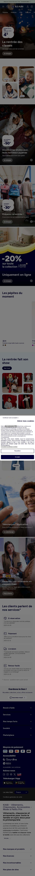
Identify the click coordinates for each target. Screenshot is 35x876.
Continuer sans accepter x (10, 417)
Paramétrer (17, 451)
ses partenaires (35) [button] (10, 426)
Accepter (17, 457)
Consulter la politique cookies (9, 446)
